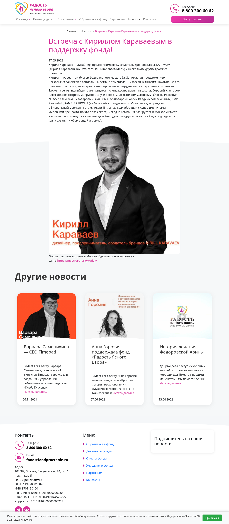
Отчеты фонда (96, 458)
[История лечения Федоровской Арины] (182, 316)
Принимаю (212, 518)
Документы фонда (99, 451)
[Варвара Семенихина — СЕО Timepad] (46, 316)
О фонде (22, 19)
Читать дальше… (36, 392)
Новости (134, 19)
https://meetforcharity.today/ (77, 261)
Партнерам (117, 19)
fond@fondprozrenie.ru (47, 459)
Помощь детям (44, 19)
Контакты (150, 19)
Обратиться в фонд (93, 19)
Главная (72, 31)
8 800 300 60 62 (198, 11)
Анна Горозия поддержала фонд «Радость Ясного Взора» (111, 354)
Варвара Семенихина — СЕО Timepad (46, 349)
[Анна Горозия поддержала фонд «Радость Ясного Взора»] (114, 316)
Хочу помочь (192, 19)
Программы (65, 19)
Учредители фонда (99, 466)
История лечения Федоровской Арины (182, 349)
